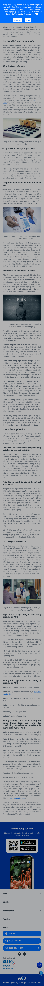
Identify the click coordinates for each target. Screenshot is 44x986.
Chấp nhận (17, 20)
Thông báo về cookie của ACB (26, 14)
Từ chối (28, 20)
